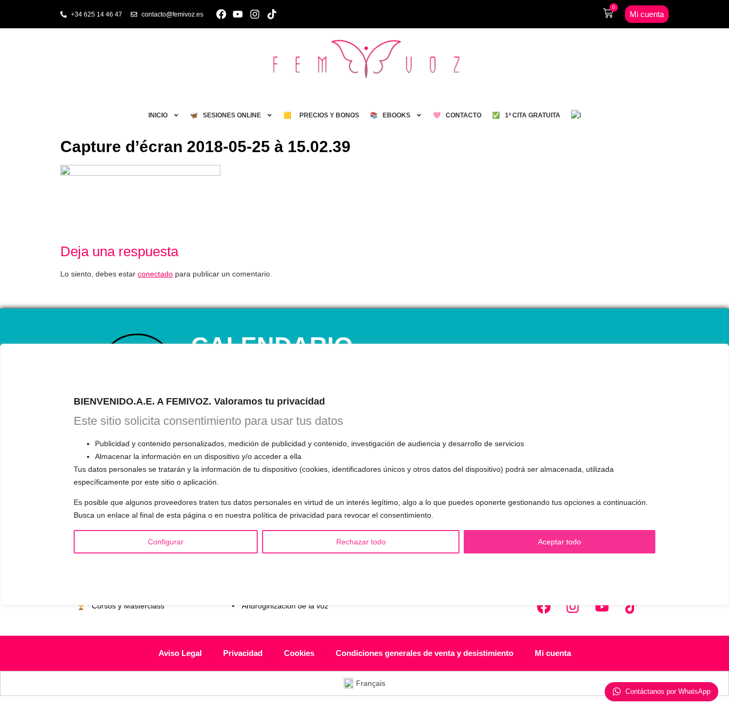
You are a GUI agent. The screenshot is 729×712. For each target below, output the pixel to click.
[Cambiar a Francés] (576, 115)
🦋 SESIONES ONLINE (225, 115)
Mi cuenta (553, 653)
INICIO (158, 115)
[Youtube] (238, 14)
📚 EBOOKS (390, 115)
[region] (364, 474)
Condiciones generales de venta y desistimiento (424, 653)
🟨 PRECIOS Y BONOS (321, 115)
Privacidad (243, 653)
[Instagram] (255, 14)
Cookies (299, 653)
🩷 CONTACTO (457, 115)
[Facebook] (221, 14)
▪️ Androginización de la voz (278, 606)
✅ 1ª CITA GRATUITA (526, 115)
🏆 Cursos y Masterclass (120, 606)
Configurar (166, 541)
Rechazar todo (361, 541)
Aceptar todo (559, 541)
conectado (155, 274)
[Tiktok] (272, 14)
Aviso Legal (180, 653)
